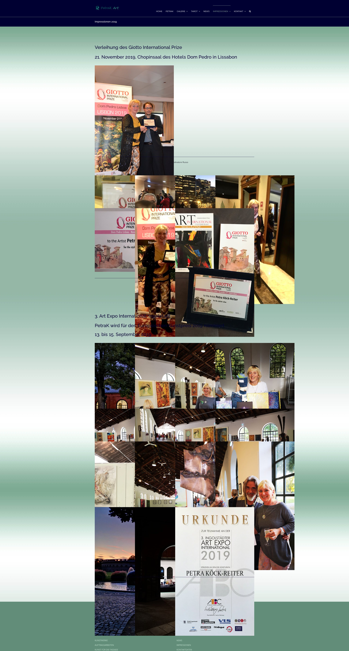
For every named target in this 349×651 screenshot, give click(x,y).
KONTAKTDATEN (184, 649)
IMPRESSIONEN (184, 645)
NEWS (179, 640)
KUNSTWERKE (101, 640)
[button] (250, 11)
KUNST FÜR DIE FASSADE (106, 649)
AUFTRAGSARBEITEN (104, 645)
